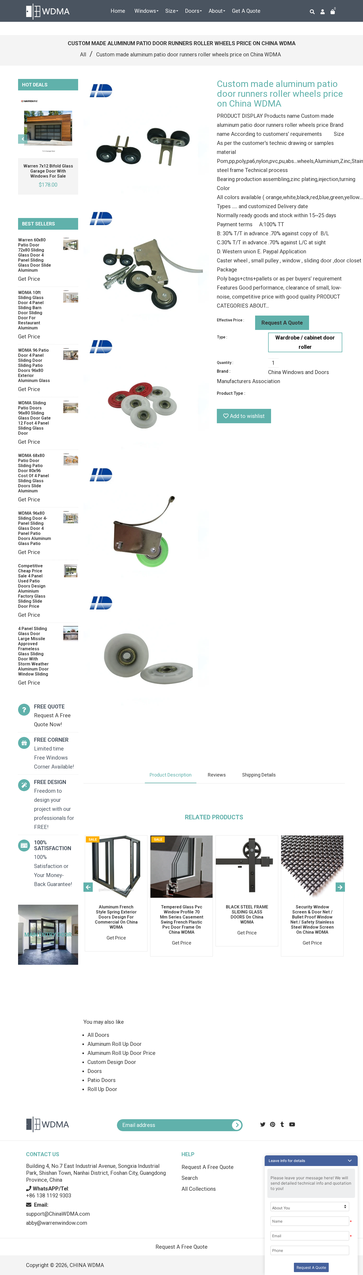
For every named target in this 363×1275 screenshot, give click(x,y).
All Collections (199, 1189)
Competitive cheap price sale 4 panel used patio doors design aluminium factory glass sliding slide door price (31, 586)
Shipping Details (259, 775)
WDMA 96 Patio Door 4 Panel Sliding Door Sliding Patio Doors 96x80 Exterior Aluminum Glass (34, 365)
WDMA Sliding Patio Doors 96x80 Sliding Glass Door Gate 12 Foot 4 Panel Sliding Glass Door (34, 418)
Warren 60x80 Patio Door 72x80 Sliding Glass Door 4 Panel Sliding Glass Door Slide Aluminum (34, 255)
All (83, 54)
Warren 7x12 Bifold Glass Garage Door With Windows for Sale (48, 171)
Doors (94, 1071)
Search (190, 1178)
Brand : (223, 371)
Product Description (171, 775)
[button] (311, 1160)
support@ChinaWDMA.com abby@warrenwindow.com (58, 1214)
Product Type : (231, 393)
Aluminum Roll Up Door (114, 1044)
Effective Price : (230, 320)
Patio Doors (101, 1080)
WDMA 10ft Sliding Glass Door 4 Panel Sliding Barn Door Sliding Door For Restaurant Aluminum (31, 310)
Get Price (29, 279)
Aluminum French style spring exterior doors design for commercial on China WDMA (116, 917)
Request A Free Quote (208, 1167)
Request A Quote (282, 323)
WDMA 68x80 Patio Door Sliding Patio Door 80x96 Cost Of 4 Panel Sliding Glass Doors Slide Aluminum (33, 473)
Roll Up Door (102, 1089)
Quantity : (225, 362)
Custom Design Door (111, 1062)
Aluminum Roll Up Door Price (121, 1053)
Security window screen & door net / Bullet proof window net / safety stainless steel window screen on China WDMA (312, 919)
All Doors (98, 1035)
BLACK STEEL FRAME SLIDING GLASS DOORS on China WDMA (247, 914)
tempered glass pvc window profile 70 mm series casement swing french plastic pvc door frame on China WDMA (181, 919)
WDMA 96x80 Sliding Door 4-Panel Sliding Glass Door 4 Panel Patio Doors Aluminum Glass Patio (34, 528)
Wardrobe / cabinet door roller (305, 342)
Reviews (217, 775)
